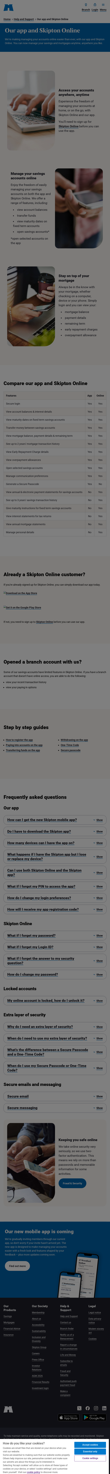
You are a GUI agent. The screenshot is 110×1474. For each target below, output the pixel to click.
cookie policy (33, 1472)
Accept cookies (90, 1444)
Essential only (90, 1451)
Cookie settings (90, 1458)
